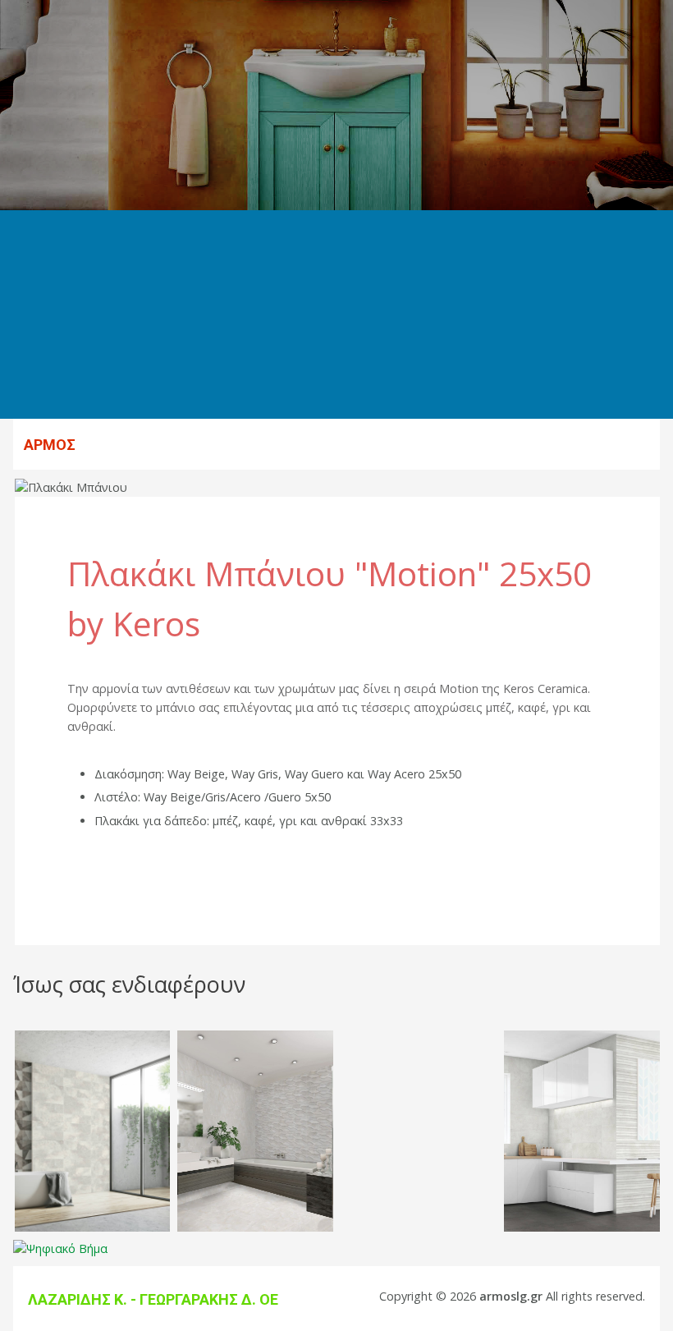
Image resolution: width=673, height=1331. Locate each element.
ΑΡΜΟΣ (50, 444)
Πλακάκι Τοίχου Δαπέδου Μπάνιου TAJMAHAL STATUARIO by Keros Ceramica (419, 1061)
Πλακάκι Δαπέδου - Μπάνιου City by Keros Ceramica (582, 1040)
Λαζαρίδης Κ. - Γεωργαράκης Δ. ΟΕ (153, 1299)
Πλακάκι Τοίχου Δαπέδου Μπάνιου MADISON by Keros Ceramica (92, 1050)
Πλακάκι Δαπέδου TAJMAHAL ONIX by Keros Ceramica (255, 1050)
